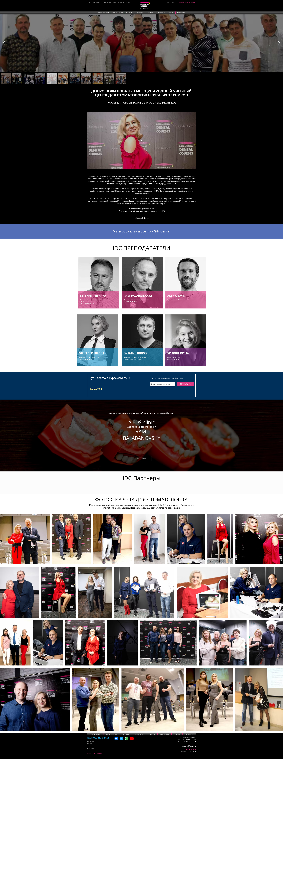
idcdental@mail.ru (189, 746)
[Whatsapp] (127, 738)
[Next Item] (279, 43)
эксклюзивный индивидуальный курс (128, 413)
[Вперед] (271, 435)
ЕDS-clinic (144, 422)
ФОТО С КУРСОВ (114, 499)
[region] (98, 283)
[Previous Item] (4, 43)
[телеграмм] (122, 738)
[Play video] (141, 140)
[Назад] (12, 435)
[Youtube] (132, 738)
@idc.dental (161, 231)
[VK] (116, 738)
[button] (103, 12)
